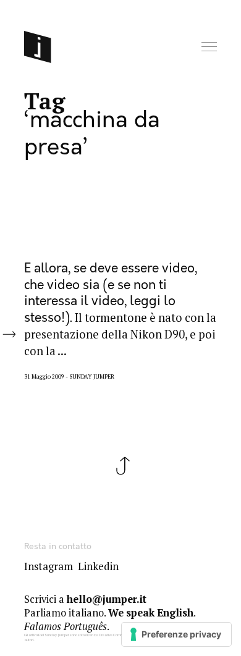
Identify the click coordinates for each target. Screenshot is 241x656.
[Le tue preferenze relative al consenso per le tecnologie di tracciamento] (176, 634)
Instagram (48, 566)
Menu (210, 47)
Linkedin (98, 566)
